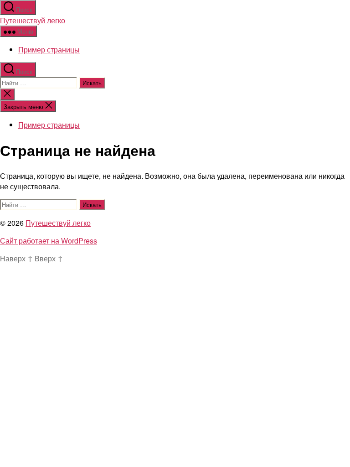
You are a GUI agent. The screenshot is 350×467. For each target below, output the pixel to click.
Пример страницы (49, 49)
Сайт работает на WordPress (48, 240)
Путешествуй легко (32, 20)
